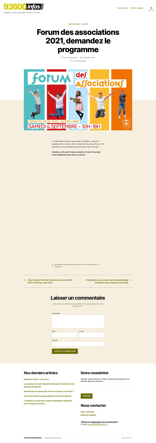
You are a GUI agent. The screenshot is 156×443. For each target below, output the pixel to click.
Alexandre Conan (71, 57)
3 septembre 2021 (89, 57)
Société (84, 24)
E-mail (81, 331)
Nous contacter (123, 8)
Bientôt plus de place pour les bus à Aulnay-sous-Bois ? (49, 391)
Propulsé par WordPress (53, 438)
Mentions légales (137, 8)
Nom (54, 331)
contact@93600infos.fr (97, 424)
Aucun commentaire (79, 61)
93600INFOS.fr (36, 438)
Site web (55, 340)
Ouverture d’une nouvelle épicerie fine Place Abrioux (48, 396)
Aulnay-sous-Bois (74, 264)
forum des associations (88, 264)
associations (58, 264)
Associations (74, 24)
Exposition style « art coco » (36, 379)
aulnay (65, 264)
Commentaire (56, 313)
